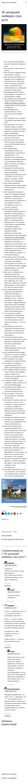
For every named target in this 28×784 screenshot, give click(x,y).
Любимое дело (19, 539)
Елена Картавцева (13, 689)
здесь (19, 385)
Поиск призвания (6, 535)
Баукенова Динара (20, 506)
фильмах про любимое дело (15, 237)
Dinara (12, 590)
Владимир (10, 563)
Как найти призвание (7, 539)
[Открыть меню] (26, 2)
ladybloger (10, 605)
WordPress (13, 778)
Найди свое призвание (9, 2)
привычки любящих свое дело (14, 103)
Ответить (7, 585)
